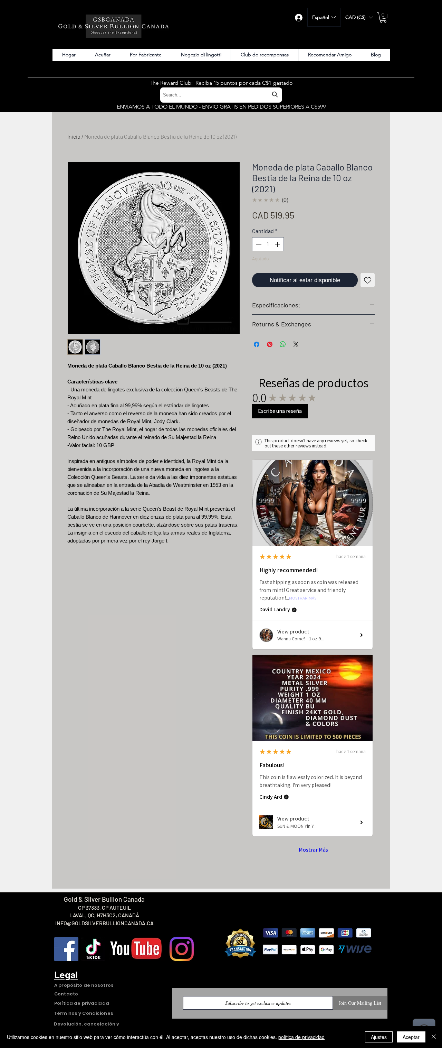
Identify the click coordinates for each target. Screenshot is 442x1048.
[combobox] (221, 95)
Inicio (73, 136)
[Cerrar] (434, 1036)
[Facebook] (66, 949)
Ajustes (379, 1036)
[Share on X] (296, 344)
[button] (359, 17)
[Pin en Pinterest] (270, 344)
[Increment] (278, 244)
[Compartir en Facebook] (256, 344)
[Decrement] (258, 244)
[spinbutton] (268, 244)
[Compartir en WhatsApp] (283, 344)
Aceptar (411, 1036)
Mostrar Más (302, 598)
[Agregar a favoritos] (368, 280)
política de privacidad (301, 1036)
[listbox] (359, 17)
